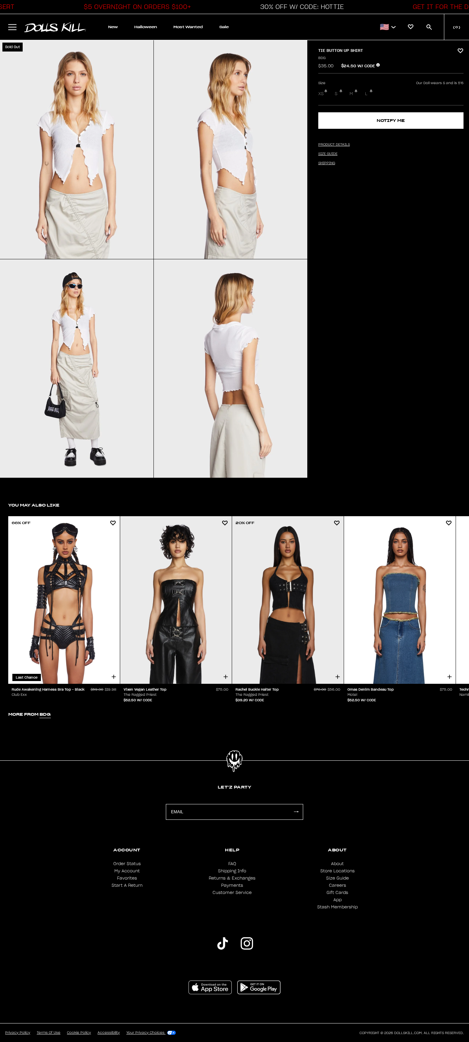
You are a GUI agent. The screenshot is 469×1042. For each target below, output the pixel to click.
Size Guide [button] (328, 154)
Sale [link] (224, 27)
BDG (321, 58)
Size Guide (337, 878)
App (337, 900)
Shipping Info (232, 871)
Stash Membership (337, 907)
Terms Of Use (48, 1032)
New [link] (113, 27)
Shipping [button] (326, 163)
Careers (337, 885)
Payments (232, 885)
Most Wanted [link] (188, 27)
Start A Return (127, 885)
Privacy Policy (17, 1032)
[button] (136, 6)
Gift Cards (337, 893)
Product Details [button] (334, 144)
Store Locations (337, 871)
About (337, 864)
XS (321, 94)
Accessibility (109, 1032)
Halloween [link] (145, 27)
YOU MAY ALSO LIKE (33, 505)
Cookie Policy (79, 1032)
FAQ (232, 864)
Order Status (127, 864)
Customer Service (232, 893)
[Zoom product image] (76, 149)
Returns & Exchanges (232, 878)
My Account (127, 871)
